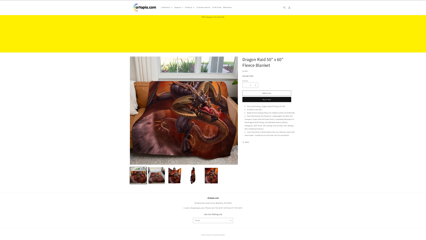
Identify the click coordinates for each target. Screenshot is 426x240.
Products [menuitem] (188, 7)
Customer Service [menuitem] (203, 7)
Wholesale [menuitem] (227, 7)
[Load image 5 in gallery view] (211, 175)
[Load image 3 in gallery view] (174, 175)
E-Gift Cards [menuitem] (216, 7)
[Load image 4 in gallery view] (193, 175)
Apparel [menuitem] (178, 7)
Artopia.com (209, 235)
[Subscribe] (230, 220)
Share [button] (247, 142)
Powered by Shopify (219, 235)
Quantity (245, 81)
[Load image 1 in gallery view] (138, 175)
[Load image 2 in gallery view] (156, 175)
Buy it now (267, 99)
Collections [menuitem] (165, 7)
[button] (284, 7)
